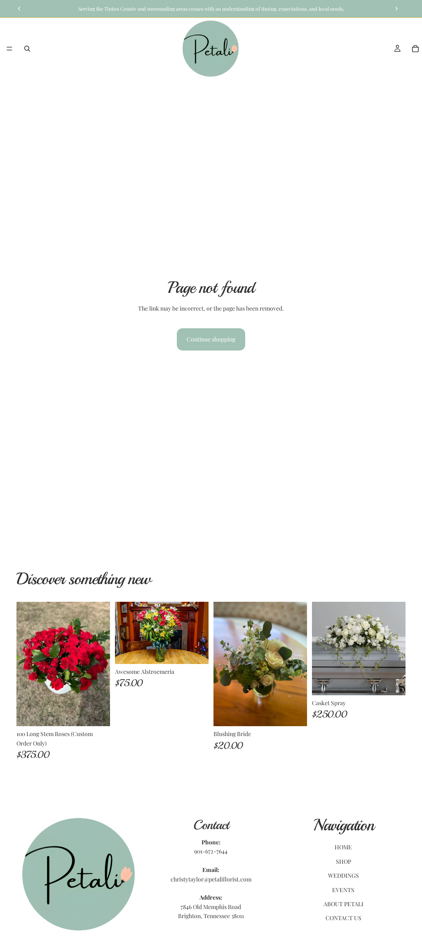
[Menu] (9, 48)
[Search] (27, 49)
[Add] (195, 651)
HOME (343, 847)
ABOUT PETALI (343, 904)
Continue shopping (211, 339)
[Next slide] (298, 664)
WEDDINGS (343, 875)
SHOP (343, 861)
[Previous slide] (222, 664)
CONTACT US (343, 918)
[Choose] (97, 713)
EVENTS (343, 889)
